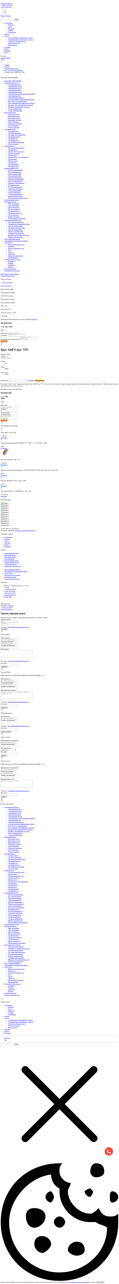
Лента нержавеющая (14, 174)
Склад (10, 27)
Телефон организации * (8, 645)
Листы (10, 252)
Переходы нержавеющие (16, 179)
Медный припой (13, 164)
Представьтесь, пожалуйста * (10, 740)
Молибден (11, 265)
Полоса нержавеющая (15, 181)
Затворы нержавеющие (15, 226)
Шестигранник (13, 257)
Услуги (6, 36)
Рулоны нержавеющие (15, 187)
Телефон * (4, 335)
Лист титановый (13, 205)
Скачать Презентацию (8, 276)
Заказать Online (5, 58)
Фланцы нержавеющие (15, 196)
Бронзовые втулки (14, 116)
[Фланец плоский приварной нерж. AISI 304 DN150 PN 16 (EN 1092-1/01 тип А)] (1, 467)
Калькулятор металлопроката (10, 274)
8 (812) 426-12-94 (6, 7)
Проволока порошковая (15, 256)
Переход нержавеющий (15, 231)
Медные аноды (13, 161)
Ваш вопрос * (5, 649)
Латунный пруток (14, 140)
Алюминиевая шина (14, 90)
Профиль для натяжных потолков (18, 107)
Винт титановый (13, 204)
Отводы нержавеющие (15, 178)
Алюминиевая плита (14, 85)
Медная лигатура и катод (16, 151)
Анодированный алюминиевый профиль (21, 99)
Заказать (4, 341)
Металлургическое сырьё (12, 259)
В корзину (31, 380)
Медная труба (12, 155)
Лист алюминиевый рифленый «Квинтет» (21, 103)
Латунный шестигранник (16, 142)
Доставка (7, 47)
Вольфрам (11, 261)
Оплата (6, 49)
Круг (9, 250)
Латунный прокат (10, 129)
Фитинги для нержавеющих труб (18, 235)
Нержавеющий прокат (11, 168)
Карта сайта (8, 597)
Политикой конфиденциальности (18, 627)
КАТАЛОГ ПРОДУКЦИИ (12, 81)
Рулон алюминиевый (15, 109)
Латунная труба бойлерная (16, 135)
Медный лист (12, 163)
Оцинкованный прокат (11, 200)
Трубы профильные (14, 192)
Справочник (12, 32)
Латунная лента (13, 131)
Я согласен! (100, 1282)
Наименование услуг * (8, 779)
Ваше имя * (4, 333)
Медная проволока (14, 153)
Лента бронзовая (13, 122)
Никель (10, 267)
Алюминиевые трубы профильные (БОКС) (22, 94)
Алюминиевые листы (15, 92)
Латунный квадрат (14, 137)
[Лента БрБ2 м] (1, 429)
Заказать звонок (6, 16)
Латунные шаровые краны (16, 228)
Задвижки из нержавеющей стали (19, 224)
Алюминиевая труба (14, 88)
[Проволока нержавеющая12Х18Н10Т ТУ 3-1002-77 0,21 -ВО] (1, 440)
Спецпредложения (10, 269)
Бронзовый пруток (14, 118)
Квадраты (11, 246)
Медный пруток (13, 166)
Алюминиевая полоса (15, 86)
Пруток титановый (14, 209)
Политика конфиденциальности (25, 530)
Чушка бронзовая (13, 127)
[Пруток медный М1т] (4, 456)
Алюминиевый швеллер (16, 98)
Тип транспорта (6, 748)
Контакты (7, 51)
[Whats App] (5, 12)
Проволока (11, 254)
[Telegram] (5, 10)
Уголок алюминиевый (15, 111)
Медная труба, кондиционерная (18, 157)
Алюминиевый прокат (11, 83)
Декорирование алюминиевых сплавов (20, 40)
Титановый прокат (10, 202)
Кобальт (10, 263)
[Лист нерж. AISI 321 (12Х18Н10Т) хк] (1, 488)
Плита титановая (13, 207)
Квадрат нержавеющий (15, 170)
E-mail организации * (7, 641)
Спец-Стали (8, 243)
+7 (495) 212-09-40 (6, 5)
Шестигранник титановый (16, 218)
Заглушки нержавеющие (16, 222)
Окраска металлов (14, 43)
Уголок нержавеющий (15, 194)
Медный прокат (9, 146)
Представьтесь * (6, 638)
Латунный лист (13, 138)
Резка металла (12, 45)
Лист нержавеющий (14, 176)
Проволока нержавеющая (16, 183)
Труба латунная (13, 144)
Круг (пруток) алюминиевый (17, 101)
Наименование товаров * (9, 690)
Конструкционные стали (16, 248)
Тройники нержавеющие (16, 233)
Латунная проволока (14, 133)
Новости (11, 25)
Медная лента (12, 150)
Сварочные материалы (15, 189)
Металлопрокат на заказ (12, 270)
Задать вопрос (5, 525)
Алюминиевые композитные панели (16, 241)
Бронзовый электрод (14, 120)
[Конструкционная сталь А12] (1, 477)
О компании (8, 23)
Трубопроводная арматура (12, 220)
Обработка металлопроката (16, 41)
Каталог (7, 34)
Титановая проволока (15, 213)
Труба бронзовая (13, 125)
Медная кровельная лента (16, 148)
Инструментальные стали (16, 244)
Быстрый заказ (39, 380)
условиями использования (77, 1282)
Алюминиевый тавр (14, 96)
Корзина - (7, 1039)
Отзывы (10, 30)
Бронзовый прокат (10, 112)
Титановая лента (13, 211)
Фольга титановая (14, 217)
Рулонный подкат (13, 185)
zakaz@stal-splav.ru (6, 3)
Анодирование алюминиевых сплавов (20, 38)
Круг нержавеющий (14, 172)
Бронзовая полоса (13, 114)
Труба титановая (13, 215)
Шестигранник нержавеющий (17, 198)
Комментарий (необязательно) (10, 339)
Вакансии (11, 28)
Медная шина (12, 159)
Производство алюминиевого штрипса (20, 105)
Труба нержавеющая (14, 191)
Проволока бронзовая (15, 124)
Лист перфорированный (12, 239)
